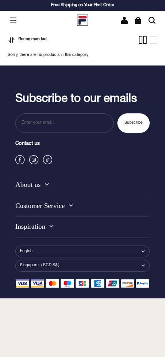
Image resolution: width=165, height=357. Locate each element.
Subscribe (133, 123)
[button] (13, 20)
